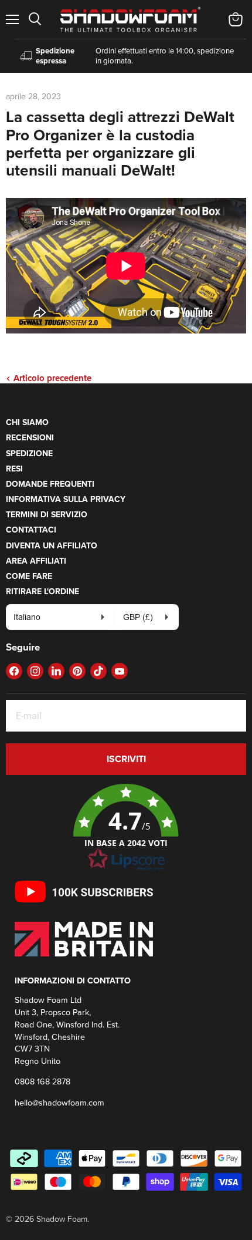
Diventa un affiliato (51, 545)
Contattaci (31, 529)
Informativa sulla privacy (65, 499)
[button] (126, 828)
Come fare (29, 576)
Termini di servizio (46, 514)
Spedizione (29, 453)
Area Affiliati (36, 561)
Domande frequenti (50, 484)
